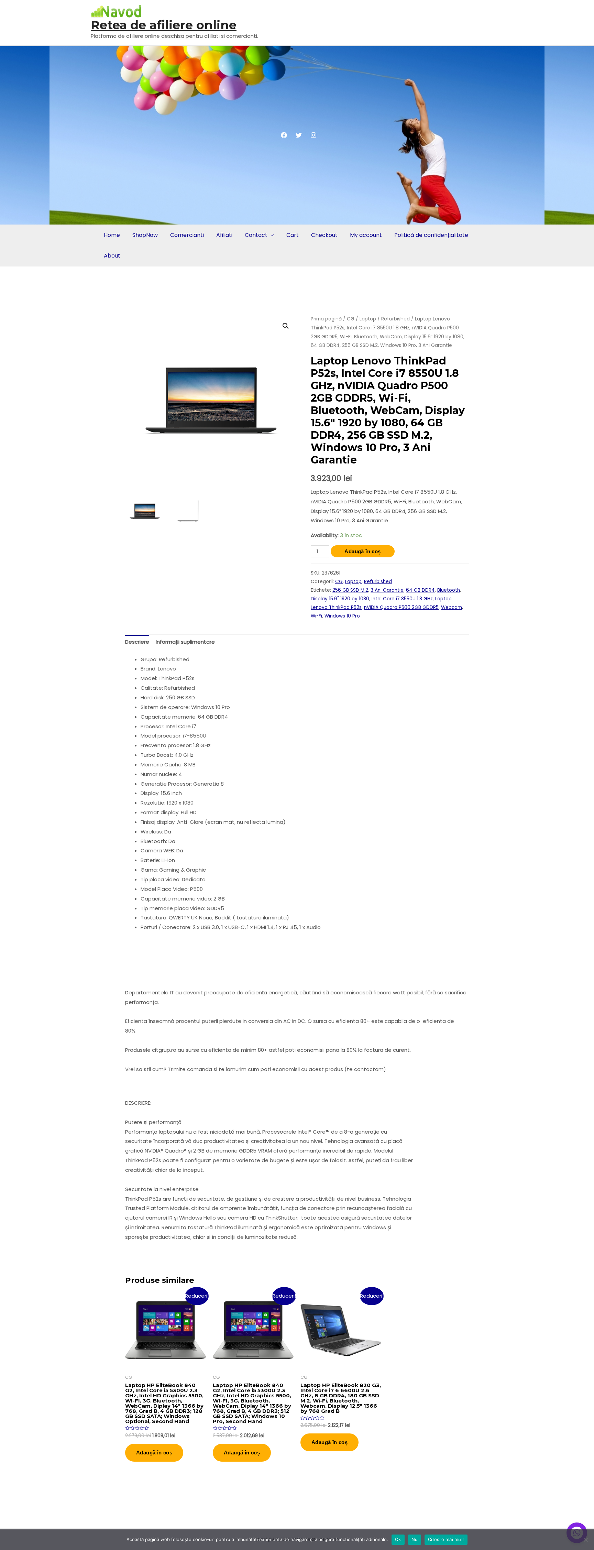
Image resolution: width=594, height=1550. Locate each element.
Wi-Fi (316, 616)
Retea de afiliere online (163, 25)
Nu (414, 1539)
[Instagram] (313, 135)
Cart (292, 235)
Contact (256, 235)
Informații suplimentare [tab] (185, 641)
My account (366, 235)
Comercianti (187, 235)
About (112, 256)
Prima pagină (326, 319)
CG (350, 319)
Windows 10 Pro (342, 616)
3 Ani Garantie (387, 590)
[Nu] (585, 1539)
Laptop (368, 319)
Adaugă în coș (362, 551)
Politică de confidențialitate (431, 235)
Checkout (324, 235)
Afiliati (224, 235)
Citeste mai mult (446, 1539)
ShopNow (145, 235)
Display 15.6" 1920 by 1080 (340, 599)
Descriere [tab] (137, 641)
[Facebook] (284, 135)
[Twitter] (299, 135)
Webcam (451, 607)
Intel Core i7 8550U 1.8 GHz (402, 599)
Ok (398, 1539)
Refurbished (395, 319)
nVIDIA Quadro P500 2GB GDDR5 (401, 607)
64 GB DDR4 (420, 590)
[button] (285, 326)
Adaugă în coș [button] (154, 1452)
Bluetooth (448, 590)
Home (112, 235)
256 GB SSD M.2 (350, 590)
